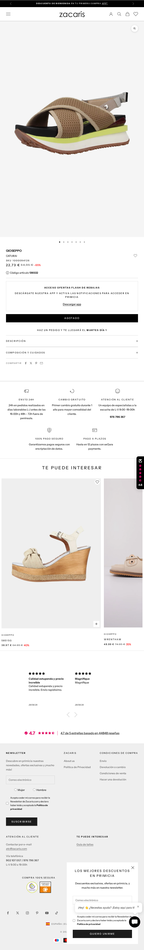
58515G (7, 640)
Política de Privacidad (77, 767)
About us (69, 761)
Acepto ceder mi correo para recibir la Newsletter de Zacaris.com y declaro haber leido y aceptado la (104, 920)
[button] (69, 714)
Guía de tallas (84, 844)
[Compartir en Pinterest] (36, 363)
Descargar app (72, 304)
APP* (105, 3)
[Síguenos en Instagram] (27, 913)
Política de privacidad (88, 924)
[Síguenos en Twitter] (18, 913)
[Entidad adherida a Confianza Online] (38, 887)
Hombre (41, 790)
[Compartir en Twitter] (30, 363)
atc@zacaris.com (16, 848)
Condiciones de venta (113, 773)
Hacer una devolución (113, 779)
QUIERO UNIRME (102, 933)
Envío (103, 761)
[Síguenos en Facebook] (8, 913)
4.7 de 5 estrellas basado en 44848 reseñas (90, 733)
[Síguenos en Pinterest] (37, 913)
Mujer (21, 790)
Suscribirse (21, 821)
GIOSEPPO (14, 251)
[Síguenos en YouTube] (47, 913)
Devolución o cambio (113, 767)
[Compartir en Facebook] (25, 363)
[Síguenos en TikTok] (56, 913)
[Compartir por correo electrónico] (41, 363)
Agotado (72, 318)
